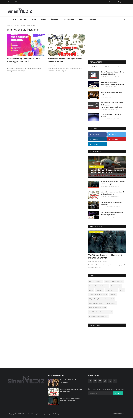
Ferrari (122, 290)
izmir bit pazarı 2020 (95, 281)
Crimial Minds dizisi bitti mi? (97, 307)
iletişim (10, 2)
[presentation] (118, 234)
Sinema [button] (81, 19)
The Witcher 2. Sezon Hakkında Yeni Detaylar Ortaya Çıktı (105, 256)
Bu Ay (107, 66)
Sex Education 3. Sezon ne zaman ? (100, 312)
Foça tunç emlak (116, 286)
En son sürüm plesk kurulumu (98, 316)
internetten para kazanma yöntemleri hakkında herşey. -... (65, 60)
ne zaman (113, 294)
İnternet (16, 25)
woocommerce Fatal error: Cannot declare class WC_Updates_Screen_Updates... (112, 105)
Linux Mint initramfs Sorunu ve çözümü (111, 115)
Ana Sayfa (13, 19)
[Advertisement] (88, 10)
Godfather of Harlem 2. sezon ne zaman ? (102, 303)
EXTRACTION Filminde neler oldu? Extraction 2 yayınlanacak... (70, 399)
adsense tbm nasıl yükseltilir (114, 281)
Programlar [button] (68, 19)
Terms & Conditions (118, 414)
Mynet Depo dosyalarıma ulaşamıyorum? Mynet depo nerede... (113, 83)
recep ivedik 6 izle (111, 290)
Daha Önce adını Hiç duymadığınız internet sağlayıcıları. (112, 213)
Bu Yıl (119, 66)
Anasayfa (9, 25)
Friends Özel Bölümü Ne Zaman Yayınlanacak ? (69, 381)
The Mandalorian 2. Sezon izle (98, 286)
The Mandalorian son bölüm (98, 294)
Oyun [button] (34, 19)
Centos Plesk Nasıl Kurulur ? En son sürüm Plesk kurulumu (112, 73)
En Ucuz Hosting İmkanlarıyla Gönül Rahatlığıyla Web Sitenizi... (23, 60)
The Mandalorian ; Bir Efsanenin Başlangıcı (111, 203)
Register (120, 2)
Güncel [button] (44, 19)
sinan (8, 65)
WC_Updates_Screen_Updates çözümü (101, 299)
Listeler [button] (23, 19)
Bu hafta (94, 66)
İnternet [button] (55, 19)
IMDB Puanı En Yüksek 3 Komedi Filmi (111, 94)
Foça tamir (99, 290)
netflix (91, 290)
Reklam (17, 2)
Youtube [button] (92, 19)
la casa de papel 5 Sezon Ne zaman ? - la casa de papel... (113, 183)
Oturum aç (112, 2)
